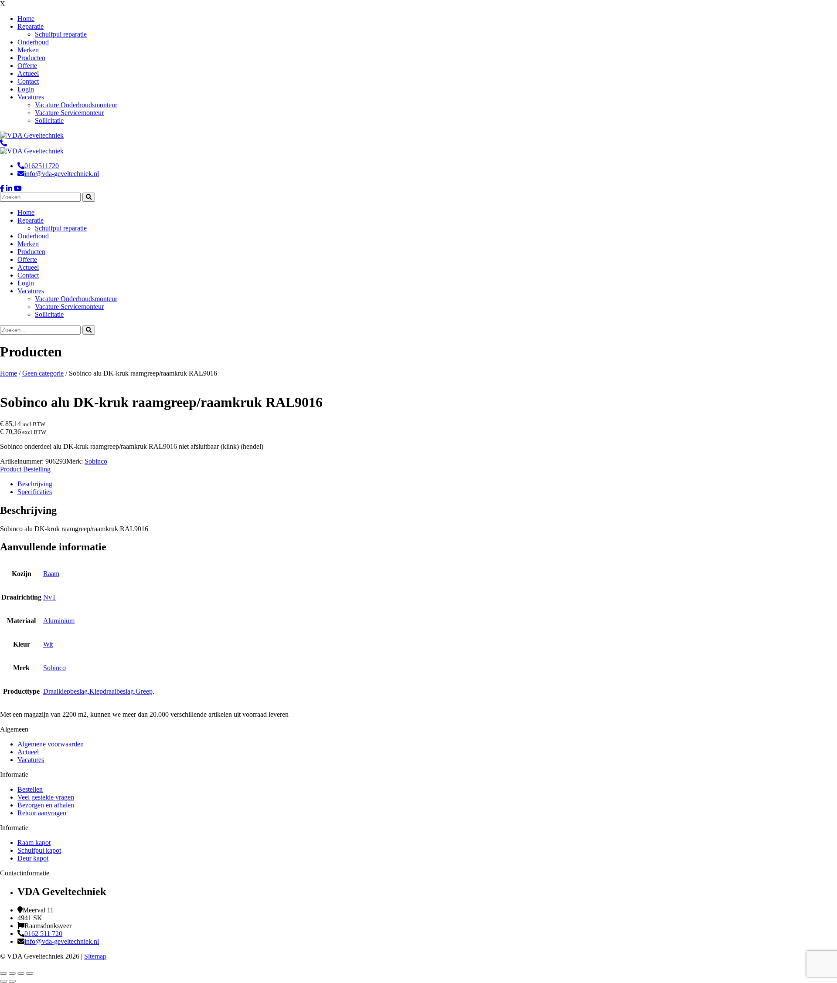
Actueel (28, 752)
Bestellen (30, 789)
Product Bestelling (25, 469)
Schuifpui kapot (39, 850)
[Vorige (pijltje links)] (3, 981)
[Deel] (20, 973)
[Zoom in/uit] (3, 973)
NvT (49, 597)
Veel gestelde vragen (45, 797)
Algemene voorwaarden (50, 744)
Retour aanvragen (41, 813)
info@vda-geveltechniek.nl (61, 173)
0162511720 (41, 165)
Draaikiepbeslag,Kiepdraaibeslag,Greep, (98, 691)
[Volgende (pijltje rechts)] (12, 981)
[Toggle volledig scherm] (12, 973)
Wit (48, 644)
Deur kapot (32, 858)
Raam (51, 573)
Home (8, 373)
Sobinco (96, 461)
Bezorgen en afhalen (45, 805)
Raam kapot (34, 842)
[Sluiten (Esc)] (29, 973)
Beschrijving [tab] (34, 484)
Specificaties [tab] (34, 491)
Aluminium (59, 620)
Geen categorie (43, 373)
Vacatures (30, 759)
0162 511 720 (43, 933)
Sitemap (95, 956)
